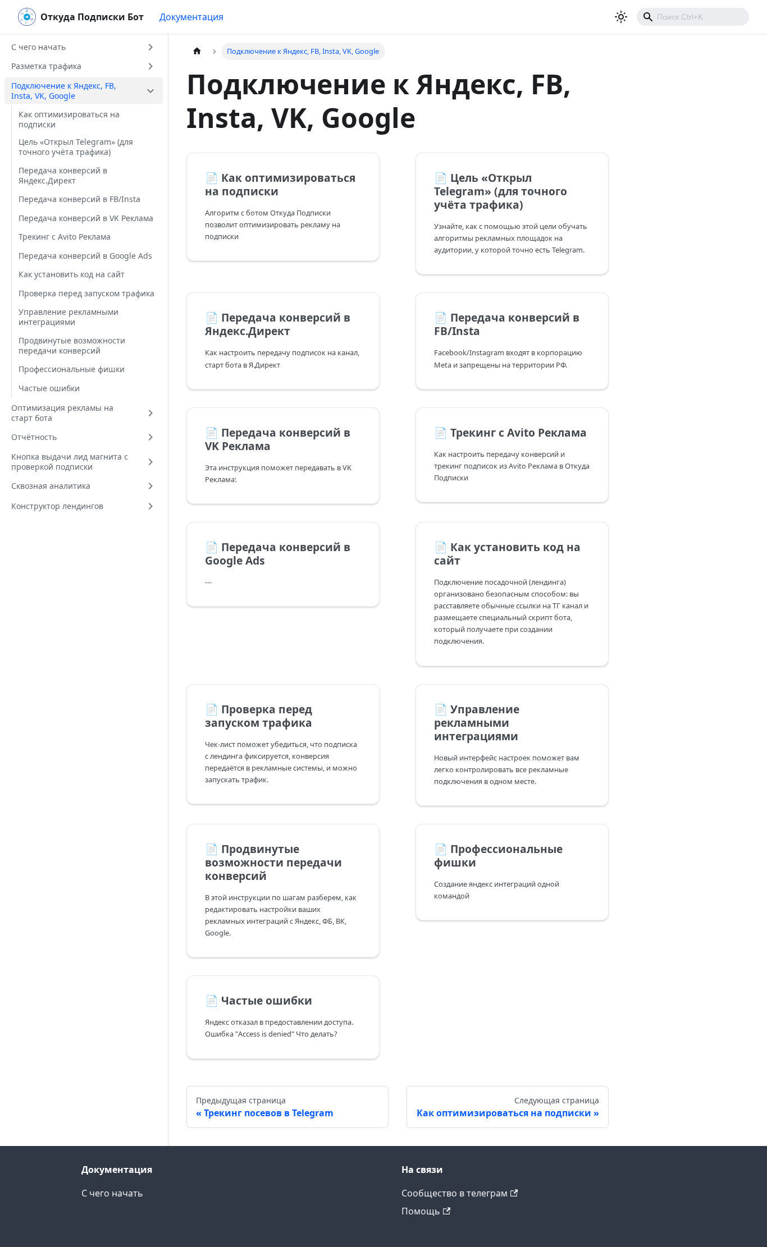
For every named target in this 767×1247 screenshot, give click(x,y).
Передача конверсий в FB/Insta (79, 199)
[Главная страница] (197, 51)
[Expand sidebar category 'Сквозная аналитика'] (150, 486)
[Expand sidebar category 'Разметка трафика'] (150, 66)
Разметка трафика (46, 66)
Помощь (420, 1211)
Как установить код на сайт (72, 274)
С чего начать (38, 47)
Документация (191, 17)
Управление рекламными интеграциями (68, 316)
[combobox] (693, 17)
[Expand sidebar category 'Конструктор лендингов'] (150, 506)
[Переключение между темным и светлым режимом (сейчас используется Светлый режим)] (621, 17)
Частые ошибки (49, 388)
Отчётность (34, 437)
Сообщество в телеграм (454, 1193)
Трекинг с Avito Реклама (65, 236)
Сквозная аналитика (50, 485)
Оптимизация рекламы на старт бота (62, 412)
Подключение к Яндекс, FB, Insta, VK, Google (63, 90)
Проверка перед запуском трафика (86, 293)
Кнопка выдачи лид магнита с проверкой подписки (69, 461)
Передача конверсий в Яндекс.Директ (63, 175)
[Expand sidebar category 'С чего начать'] (150, 47)
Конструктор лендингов (57, 506)
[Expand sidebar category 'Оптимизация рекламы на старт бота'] (150, 413)
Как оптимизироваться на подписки (69, 119)
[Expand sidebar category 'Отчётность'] (150, 437)
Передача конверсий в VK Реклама (86, 218)
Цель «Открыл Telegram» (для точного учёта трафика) (76, 146)
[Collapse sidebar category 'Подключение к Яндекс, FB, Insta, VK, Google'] (150, 90)
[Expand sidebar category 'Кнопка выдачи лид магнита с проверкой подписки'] (150, 461)
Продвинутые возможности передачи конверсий (72, 345)
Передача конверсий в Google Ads (85, 255)
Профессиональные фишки (72, 369)
